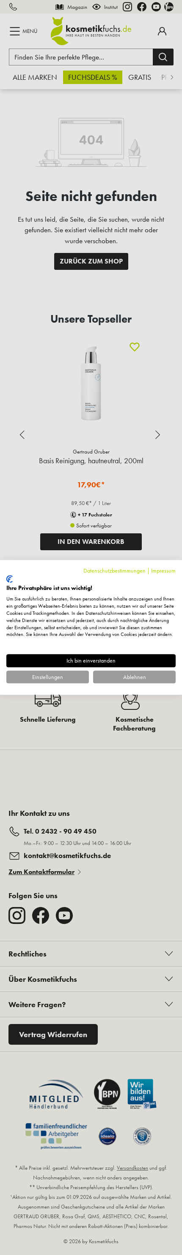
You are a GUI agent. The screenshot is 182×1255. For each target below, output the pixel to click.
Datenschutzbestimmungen (114, 570)
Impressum (163, 570)
